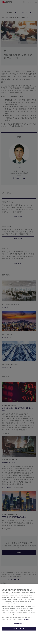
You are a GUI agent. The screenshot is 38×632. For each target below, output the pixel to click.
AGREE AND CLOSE (19, 628)
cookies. (27, 619)
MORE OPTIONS (19, 623)
